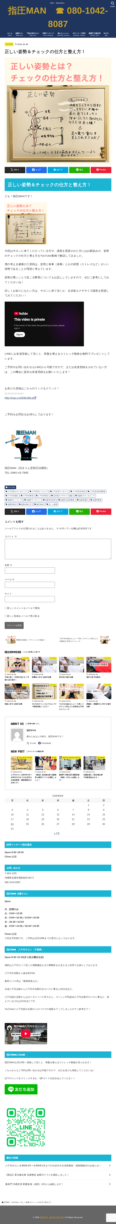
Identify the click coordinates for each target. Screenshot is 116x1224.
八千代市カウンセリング (17, 491)
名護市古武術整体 (67, 500)
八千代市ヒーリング (40, 491)
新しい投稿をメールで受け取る (23, 616)
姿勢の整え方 (26, 504)
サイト (8, 593)
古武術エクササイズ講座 (63, 496)
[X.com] (31, 743)
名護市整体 (97, 500)
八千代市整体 (28, 496)
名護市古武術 (50, 500)
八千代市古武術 (79, 491)
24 (12, 824)
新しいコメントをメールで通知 (23, 608)
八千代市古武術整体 (97, 491)
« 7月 (57, 833)
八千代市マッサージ (60, 491)
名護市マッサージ (33, 500)
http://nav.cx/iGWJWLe (19, 397)
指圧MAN (40, 504)
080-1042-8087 (13, 882)
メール (10, 579)
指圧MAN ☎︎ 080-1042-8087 (58, 17)
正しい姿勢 (53, 504)
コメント (11, 536)
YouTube (9, 44)
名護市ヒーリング (15, 500)
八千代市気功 (43, 496)
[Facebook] (44, 743)
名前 (8, 565)
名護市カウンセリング (86, 496)
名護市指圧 (83, 500)
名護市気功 (12, 504)
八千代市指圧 (13, 496)
